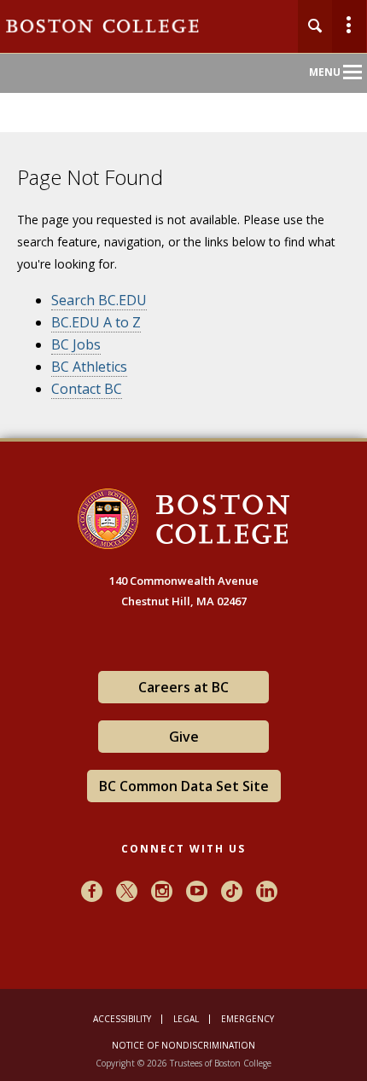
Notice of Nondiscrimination (183, 1045)
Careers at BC (183, 687)
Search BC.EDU (99, 300)
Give (184, 736)
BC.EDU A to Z (96, 322)
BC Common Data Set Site (184, 786)
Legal (186, 1019)
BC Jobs (76, 344)
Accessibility (122, 1019)
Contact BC (86, 388)
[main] (183, 300)
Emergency (247, 1019)
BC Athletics (89, 366)
